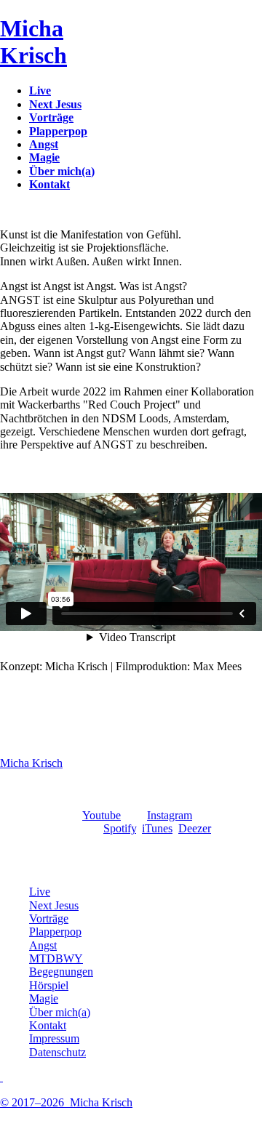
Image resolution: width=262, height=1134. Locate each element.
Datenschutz (57, 1052)
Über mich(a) (59, 1012)
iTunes (157, 828)
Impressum (54, 1038)
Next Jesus (54, 905)
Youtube (101, 815)
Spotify (119, 828)
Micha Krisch (31, 763)
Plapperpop (55, 931)
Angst (43, 945)
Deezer (194, 828)
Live (39, 891)
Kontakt (47, 1025)
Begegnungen (61, 971)
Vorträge (48, 918)
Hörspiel (48, 985)
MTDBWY (56, 958)
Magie (43, 998)
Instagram (169, 815)
